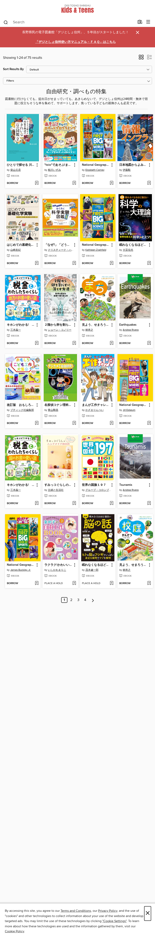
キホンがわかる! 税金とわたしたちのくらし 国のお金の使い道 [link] (21, 485)
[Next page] (93, 600)
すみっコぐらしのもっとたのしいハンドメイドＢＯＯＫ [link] (58, 485)
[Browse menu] (148, 22)
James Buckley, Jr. (20, 570)
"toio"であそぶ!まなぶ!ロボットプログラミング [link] (58, 165)
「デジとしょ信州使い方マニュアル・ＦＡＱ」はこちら (75, 42)
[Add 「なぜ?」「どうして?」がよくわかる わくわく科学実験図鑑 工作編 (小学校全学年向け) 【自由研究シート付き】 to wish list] (74, 263)
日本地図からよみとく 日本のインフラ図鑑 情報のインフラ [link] (133, 165)
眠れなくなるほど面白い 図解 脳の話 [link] (96, 565)
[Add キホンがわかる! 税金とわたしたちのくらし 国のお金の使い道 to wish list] (36, 503)
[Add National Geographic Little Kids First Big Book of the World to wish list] (111, 183)
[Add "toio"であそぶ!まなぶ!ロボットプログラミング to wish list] (74, 183)
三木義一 (15, 330)
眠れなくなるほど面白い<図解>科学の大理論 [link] (133, 245)
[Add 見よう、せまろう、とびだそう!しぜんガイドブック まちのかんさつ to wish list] (111, 343)
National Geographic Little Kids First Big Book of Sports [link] (21, 565)
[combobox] (69, 22)
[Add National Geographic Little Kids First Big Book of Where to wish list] (149, 423)
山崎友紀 (15, 250)
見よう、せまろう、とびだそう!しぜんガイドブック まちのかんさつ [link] (96, 325)
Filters (10, 81)
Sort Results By (13, 69)
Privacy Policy (107, 911)
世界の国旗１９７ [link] (94, 485)
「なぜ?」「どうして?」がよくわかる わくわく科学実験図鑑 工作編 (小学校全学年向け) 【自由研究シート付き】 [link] (58, 245)
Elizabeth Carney (94, 170)
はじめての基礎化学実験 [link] (21, 245)
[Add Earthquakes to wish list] (149, 343)
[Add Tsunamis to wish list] (149, 503)
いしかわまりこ (57, 570)
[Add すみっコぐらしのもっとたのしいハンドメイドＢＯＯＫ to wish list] (74, 503)
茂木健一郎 (91, 570)
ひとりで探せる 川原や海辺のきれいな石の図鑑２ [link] (21, 165)
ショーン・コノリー (59, 330)
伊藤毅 (127, 170)
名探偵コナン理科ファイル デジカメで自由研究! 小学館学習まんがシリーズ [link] (58, 405)
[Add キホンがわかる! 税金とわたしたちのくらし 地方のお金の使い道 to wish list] (36, 343)
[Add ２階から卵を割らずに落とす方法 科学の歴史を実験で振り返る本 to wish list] (74, 343)
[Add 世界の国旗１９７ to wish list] (111, 503)
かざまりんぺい (94, 410)
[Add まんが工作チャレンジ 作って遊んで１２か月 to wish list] (111, 423)
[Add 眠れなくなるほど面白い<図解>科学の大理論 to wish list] (149, 263)
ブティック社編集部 (22, 410)
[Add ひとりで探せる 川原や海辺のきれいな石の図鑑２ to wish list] (36, 183)
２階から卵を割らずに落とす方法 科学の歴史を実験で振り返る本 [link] (58, 325)
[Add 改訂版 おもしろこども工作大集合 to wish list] (36, 423)
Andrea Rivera (131, 330)
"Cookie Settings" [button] (114, 921)
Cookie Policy (14, 931)
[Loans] (140, 23)
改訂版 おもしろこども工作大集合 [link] (21, 405)
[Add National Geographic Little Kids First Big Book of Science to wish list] (111, 263)
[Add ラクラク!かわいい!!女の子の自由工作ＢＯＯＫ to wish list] (74, 583)
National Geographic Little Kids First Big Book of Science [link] (96, 245)
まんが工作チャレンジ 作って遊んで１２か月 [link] (96, 405)
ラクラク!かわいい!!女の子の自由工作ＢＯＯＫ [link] (58, 565)
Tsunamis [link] (125, 485)
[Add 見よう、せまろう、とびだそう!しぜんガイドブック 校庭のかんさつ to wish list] (149, 583)
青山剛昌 (53, 410)
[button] (141, 58)
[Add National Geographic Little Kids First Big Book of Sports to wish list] (36, 583)
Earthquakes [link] (127, 325)
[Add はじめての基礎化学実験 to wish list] (36, 263)
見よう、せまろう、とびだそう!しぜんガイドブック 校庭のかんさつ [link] (133, 565)
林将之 (89, 330)
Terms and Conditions (76, 911)
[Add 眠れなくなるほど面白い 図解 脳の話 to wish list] (111, 583)
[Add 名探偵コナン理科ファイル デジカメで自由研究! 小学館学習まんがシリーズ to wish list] (74, 423)
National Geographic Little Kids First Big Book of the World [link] (96, 165)
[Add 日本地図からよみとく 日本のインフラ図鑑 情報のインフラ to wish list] (149, 183)
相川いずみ (54, 170)
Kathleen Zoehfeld (95, 250)
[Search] (5, 22)
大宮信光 (128, 250)
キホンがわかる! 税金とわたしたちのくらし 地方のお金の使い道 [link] (21, 325)
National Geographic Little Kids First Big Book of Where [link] (133, 405)
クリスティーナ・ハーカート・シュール (61, 250)
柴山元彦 (15, 170)
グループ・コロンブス (98, 490)
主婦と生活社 (56, 490)
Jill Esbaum (129, 410)
